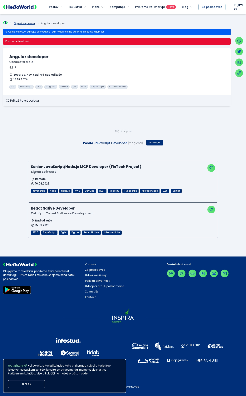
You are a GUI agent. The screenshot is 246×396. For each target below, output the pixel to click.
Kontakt (90, 297)
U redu (26, 384)
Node (53, 190)
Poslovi (54, 7)
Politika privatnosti (98, 281)
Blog (185, 7)
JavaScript (39, 190)
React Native (91, 232)
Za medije (92, 291)
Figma (75, 232)
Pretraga (155, 142)
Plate (96, 7)
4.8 (11, 67)
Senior (176, 190)
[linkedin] (239, 62)
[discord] (214, 273)
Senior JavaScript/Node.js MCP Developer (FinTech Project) (86, 166)
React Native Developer (53, 208)
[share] (239, 73)
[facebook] (239, 41)
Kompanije (117, 7)
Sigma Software (44, 172)
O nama (90, 264)
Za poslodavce (212, 7)
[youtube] (192, 273)
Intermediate (112, 232)
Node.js (65, 190)
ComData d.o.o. (21, 62)
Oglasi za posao (24, 23)
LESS (165, 190)
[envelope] (225, 273)
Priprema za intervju (150, 7)
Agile (63, 232)
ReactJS (114, 190)
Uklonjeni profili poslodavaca (104, 286)
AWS (77, 190)
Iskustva (75, 7)
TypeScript (130, 190)
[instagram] (181, 273)
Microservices (150, 190)
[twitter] (239, 51)
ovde (84, 373)
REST (102, 190)
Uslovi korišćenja (96, 275)
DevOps (89, 190)
